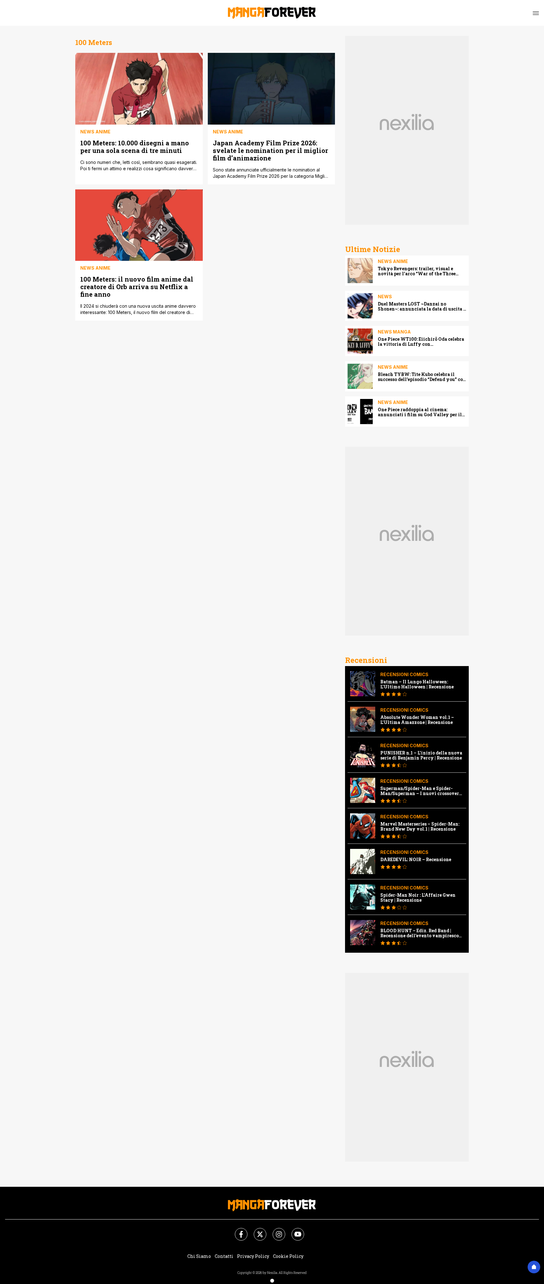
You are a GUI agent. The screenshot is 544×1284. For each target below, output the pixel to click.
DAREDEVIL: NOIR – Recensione (415, 859)
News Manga (394, 331)
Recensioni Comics (404, 674)
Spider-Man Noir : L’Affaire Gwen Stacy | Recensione (418, 898)
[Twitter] (256, 1230)
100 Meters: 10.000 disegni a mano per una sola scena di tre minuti (134, 146)
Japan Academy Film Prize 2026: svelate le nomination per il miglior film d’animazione (270, 150)
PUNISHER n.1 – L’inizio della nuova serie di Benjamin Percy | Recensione (421, 755)
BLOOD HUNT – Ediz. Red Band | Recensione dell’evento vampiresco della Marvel (419, 933)
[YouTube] (294, 1230)
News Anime (95, 131)
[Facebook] (237, 1230)
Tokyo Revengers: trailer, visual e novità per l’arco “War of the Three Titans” (417, 271)
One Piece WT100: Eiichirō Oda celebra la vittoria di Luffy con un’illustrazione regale (421, 342)
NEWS (385, 296)
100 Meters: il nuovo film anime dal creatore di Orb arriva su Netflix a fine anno (136, 286)
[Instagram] (275, 1230)
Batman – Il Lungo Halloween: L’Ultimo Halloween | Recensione (417, 684)
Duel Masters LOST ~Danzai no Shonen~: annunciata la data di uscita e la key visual (421, 306)
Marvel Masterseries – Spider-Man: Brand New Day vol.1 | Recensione (419, 826)
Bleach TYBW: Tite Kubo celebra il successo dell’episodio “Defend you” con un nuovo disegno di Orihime (422, 377)
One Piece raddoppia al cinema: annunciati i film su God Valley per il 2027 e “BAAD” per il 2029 (420, 412)
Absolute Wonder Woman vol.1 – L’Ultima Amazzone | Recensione (417, 720)
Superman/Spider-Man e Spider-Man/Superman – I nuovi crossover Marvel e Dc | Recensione (419, 791)
